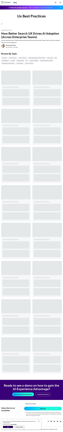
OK (8, 427)
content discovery (22, 57)
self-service (4, 57)
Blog (15, 2)
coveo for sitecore (29, 63)
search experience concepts (46, 60)
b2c (27, 60)
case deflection (5, 60)
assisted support (20, 60)
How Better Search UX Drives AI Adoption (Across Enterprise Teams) (30, 35)
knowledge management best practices (36, 57)
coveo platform (20, 63)
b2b (56, 57)
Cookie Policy (14, 424)
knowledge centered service (8, 63)
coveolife (13, 60)
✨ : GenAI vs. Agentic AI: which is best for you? (30, 7)
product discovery (13, 57)
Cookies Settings (19, 427)
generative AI (50, 57)
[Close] (38, 421)
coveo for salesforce (34, 60)
